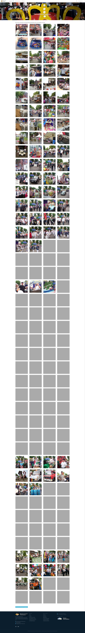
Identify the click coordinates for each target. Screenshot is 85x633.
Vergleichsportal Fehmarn (32, 619)
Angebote (11, 1)
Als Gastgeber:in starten (32, 618)
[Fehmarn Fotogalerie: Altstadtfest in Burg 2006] (21, 30)
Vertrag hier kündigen (46, 619)
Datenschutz (45, 617)
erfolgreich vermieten (32, 617)
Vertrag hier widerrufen (46, 620)
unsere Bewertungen (32, 620)
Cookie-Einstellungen (46, 618)
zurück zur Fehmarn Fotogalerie (22, 606)
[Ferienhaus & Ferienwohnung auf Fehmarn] (4, 0)
